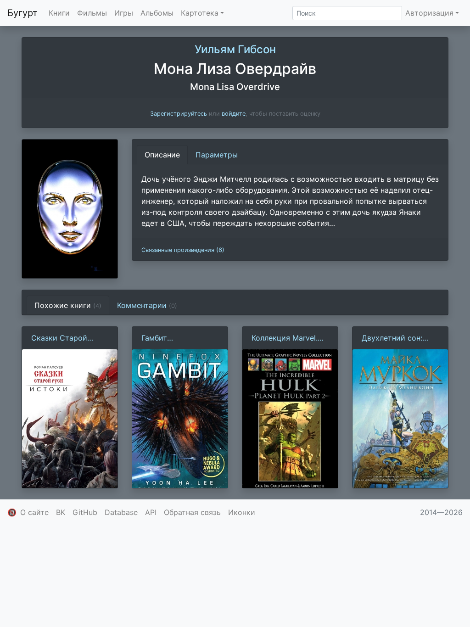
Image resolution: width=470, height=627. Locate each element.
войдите (234, 113)
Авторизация (429, 12)
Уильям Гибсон (235, 49)
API (151, 512)
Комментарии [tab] (147, 305)
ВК (60, 512)
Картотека (199, 12)
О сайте (34, 512)
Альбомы (156, 12)
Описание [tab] (162, 154)
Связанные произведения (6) (182, 249)
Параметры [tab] (217, 154)
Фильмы (92, 12)
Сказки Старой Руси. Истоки (59, 338)
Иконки (241, 512)
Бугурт (22, 12)
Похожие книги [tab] (67, 305)
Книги (59, 12)
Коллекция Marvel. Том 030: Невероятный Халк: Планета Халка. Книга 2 (287, 338)
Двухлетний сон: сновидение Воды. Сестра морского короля (395, 338)
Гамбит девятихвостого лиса (170, 338)
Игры (123, 12)
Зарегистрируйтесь (178, 113)
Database (121, 512)
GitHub (85, 512)
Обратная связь (192, 512)
